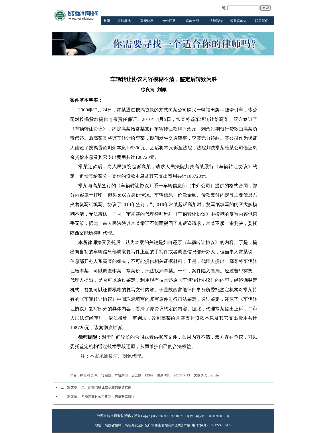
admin (214, 375)
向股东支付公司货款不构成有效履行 (108, 396)
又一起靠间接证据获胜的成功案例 (106, 387)
